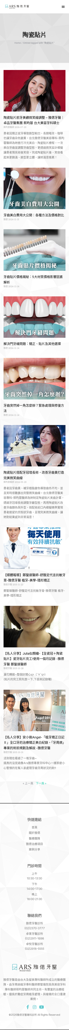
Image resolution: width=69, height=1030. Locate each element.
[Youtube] (41, 1007)
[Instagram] (34, 1007)
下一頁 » (41, 783)
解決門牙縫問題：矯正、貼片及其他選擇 (32, 344)
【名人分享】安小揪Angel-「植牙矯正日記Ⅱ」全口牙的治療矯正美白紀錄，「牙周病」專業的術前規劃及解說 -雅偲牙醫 (34, 742)
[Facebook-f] (27, 1007)
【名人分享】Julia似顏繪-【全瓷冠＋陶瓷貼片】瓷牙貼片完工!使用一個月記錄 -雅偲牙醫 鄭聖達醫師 (34, 659)
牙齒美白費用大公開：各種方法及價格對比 (34, 215)
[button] (63, 6)
